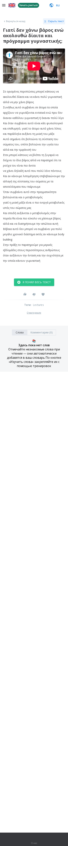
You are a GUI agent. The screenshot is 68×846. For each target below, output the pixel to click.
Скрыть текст (56, 21)
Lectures (38, 305)
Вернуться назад (15, 21)
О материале (34, 313)
